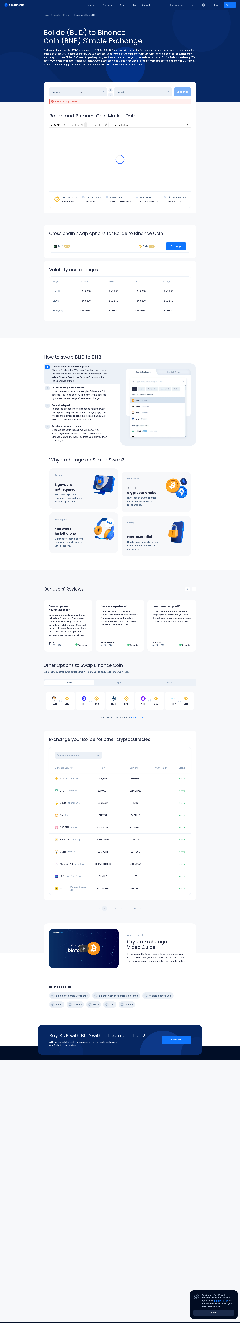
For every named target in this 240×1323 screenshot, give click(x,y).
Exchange (176, 1039)
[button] (82, 373)
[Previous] (187, 589)
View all (135, 717)
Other (69, 683)
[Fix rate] (110, 89)
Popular (119, 683)
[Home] (43, 5)
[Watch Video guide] (84, 948)
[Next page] (140, 908)
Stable (170, 683)
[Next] (194, 589)
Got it (214, 1312)
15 (135, 908)
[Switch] (110, 94)
